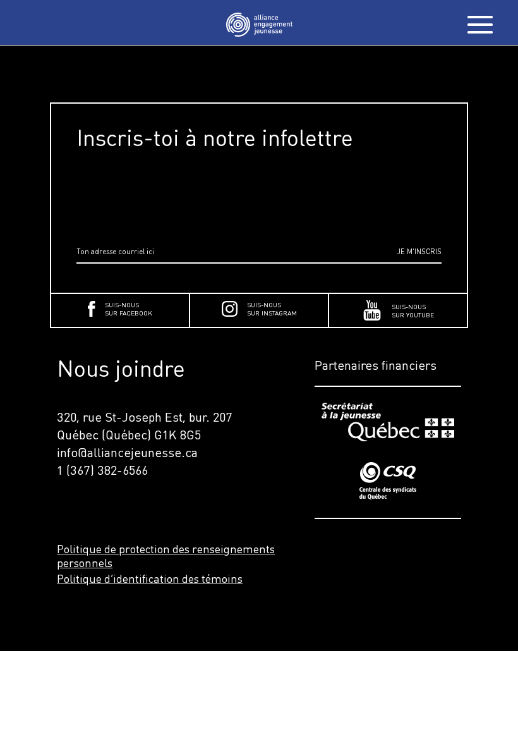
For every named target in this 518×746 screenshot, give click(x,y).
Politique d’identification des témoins (150, 578)
